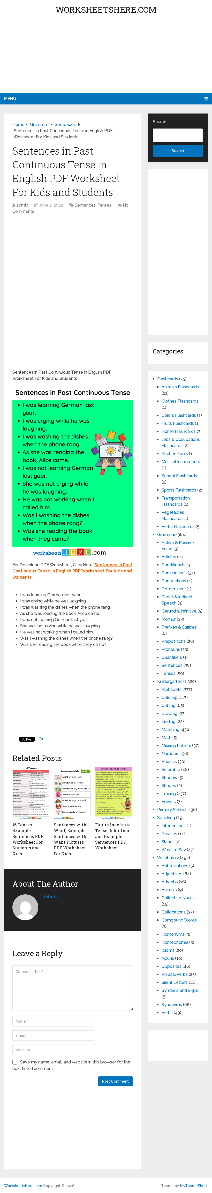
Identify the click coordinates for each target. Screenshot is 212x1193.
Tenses (104, 205)
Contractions (174, 580)
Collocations (174, 912)
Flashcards (167, 378)
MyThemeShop (193, 1186)
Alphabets (171, 689)
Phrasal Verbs (175, 974)
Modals (169, 619)
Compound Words (179, 920)
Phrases (169, 833)
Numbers (170, 753)
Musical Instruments (181, 461)
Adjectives (172, 873)
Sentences (85, 205)
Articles (169, 556)
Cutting (169, 705)
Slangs (168, 841)
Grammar (166, 534)
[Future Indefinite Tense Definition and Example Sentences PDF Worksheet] (113, 793)
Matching (170, 729)
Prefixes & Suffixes (179, 627)
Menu (10, 98)
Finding (169, 721)
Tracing (169, 793)
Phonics (169, 761)
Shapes (169, 785)
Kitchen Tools (175, 453)
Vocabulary (168, 857)
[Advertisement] (106, 57)
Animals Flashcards (180, 386)
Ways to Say (174, 849)
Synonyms (172, 1004)
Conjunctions (174, 572)
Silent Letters (175, 982)
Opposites (171, 966)
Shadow (169, 777)
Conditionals (173, 564)
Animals (169, 889)
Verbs (167, 1012)
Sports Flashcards (179, 490)
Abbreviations (175, 865)
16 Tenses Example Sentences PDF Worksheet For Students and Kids (27, 839)
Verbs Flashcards (178, 526)
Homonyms (173, 934)
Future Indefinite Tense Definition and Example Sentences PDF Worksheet (113, 836)
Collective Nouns (178, 897)
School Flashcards (179, 475)
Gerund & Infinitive (179, 611)
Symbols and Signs (180, 990)
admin (22, 205)
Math (166, 737)
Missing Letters (176, 745)
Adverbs (170, 881)
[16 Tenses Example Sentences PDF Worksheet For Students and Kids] (31, 793)
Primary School (171, 809)
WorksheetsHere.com (106, 9)
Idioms (168, 950)
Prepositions (174, 641)
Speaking (166, 817)
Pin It (43, 738)
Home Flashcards (179, 431)
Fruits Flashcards (178, 423)
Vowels (169, 801)
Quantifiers (172, 657)
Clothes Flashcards (180, 401)
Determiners (174, 588)
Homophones (175, 942)
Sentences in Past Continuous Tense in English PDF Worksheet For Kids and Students (72, 571)
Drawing (169, 713)
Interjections (174, 825)
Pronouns (171, 649)
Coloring (170, 697)
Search (159, 121)
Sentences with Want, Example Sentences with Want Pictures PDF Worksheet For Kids (70, 839)
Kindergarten (169, 681)
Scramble (171, 769)
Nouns (168, 958)
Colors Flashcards (179, 415)
